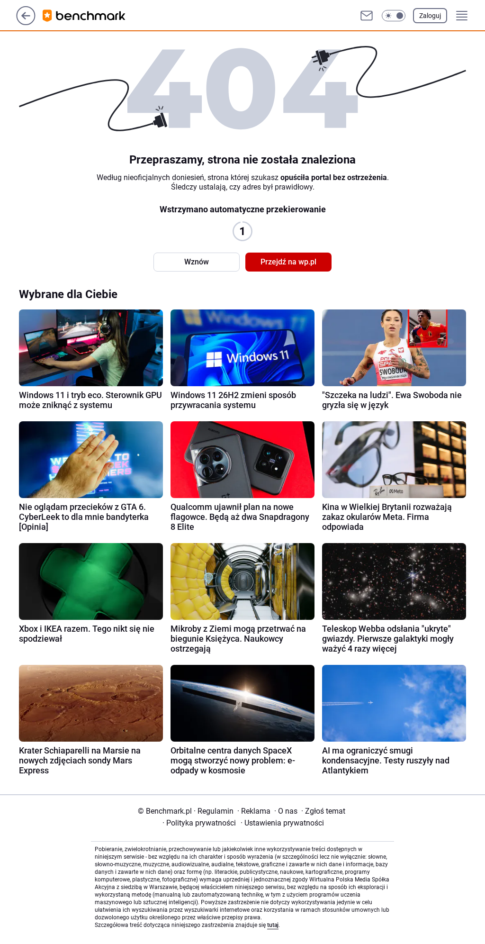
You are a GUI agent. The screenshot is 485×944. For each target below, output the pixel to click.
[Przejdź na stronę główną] (26, 22)
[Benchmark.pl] (92, 15)
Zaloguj (430, 15)
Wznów (196, 261)
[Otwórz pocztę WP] (366, 15)
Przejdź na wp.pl (288, 261)
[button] (393, 15)
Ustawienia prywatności (282, 822)
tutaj (272, 925)
